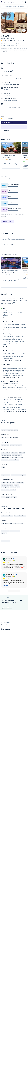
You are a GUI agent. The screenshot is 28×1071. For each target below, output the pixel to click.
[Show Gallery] (24, 30)
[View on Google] (4, 559)
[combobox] (14, 6)
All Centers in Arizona (13, 186)
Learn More (16, 84)
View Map (10, 71)
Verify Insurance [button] (7, 221)
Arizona (15, 10)
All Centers (3, 10)
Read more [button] (5, 585)
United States (9, 10)
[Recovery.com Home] (7, 2)
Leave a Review (7, 607)
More (21, 78)
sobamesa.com (4, 130)
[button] (25, 2)
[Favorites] (22, 2)
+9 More (18, 107)
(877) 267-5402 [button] (8, 244)
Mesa (20, 10)
